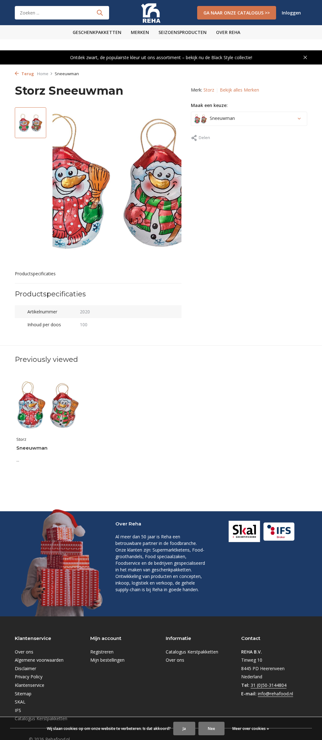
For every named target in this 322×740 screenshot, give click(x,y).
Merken (140, 32)
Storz (208, 90)
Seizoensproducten (182, 32)
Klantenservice (29, 685)
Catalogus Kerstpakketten (192, 652)
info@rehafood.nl (275, 694)
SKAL (20, 702)
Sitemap (23, 694)
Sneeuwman (31, 448)
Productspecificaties (35, 274)
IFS (18, 710)
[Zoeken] (99, 12)
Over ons (24, 652)
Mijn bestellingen (107, 660)
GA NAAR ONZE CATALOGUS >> (236, 13)
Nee (211, 728)
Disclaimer (25, 668)
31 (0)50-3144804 (268, 685)
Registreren (102, 652)
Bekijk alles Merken (239, 90)
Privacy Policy (28, 677)
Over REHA (228, 32)
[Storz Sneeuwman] (47, 405)
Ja (184, 728)
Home (42, 73)
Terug (27, 73)
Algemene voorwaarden (39, 660)
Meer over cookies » (250, 728)
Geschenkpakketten (97, 32)
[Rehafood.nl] (161, 12)
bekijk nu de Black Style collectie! (219, 57)
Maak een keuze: (209, 105)
